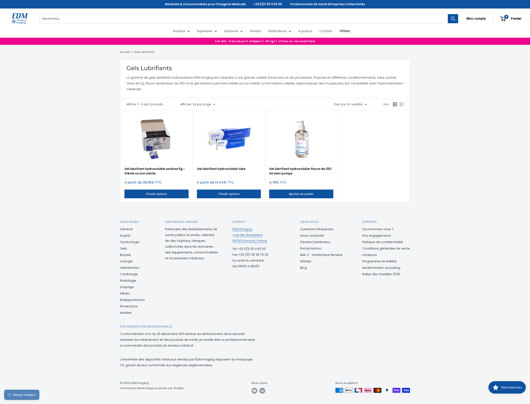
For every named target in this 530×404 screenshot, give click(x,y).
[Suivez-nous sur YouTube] (254, 391)
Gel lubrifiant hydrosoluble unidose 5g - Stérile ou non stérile (154, 171)
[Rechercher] (453, 18)
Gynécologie (130, 242)
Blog (303, 267)
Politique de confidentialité (382, 242)
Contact (325, 31)
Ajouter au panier (301, 194)
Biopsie (125, 255)
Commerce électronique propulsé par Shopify (151, 388)
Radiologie (128, 280)
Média (124, 293)
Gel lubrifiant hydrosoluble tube (221, 169)
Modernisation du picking (381, 267)
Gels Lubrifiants (144, 52)
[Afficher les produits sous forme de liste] (402, 104)
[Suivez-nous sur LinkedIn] (262, 391)
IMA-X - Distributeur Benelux (321, 255)
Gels (123, 248)
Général (126, 229)
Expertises (204, 31)
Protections (128, 306)
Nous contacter (312, 235)
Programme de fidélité (379, 261)
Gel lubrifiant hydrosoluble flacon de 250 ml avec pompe (300, 171)
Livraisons (369, 255)
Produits (179, 31)
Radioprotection (132, 300)
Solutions (231, 31)
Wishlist (305, 261)
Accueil (125, 52)
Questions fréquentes (317, 229)
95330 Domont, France (249, 241)
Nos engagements (376, 235)
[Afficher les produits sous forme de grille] (395, 104)
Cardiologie (129, 274)
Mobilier (126, 312)
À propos (305, 31)
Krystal (125, 235)
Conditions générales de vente (386, 248)
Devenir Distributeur (315, 242)
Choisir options (156, 194)
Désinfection (129, 267)
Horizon (255, 31)
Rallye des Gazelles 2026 (381, 274)
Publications (277, 31)
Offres (345, 31)
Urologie (126, 261)
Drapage (127, 287)
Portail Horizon (311, 248)
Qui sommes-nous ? (377, 229)
